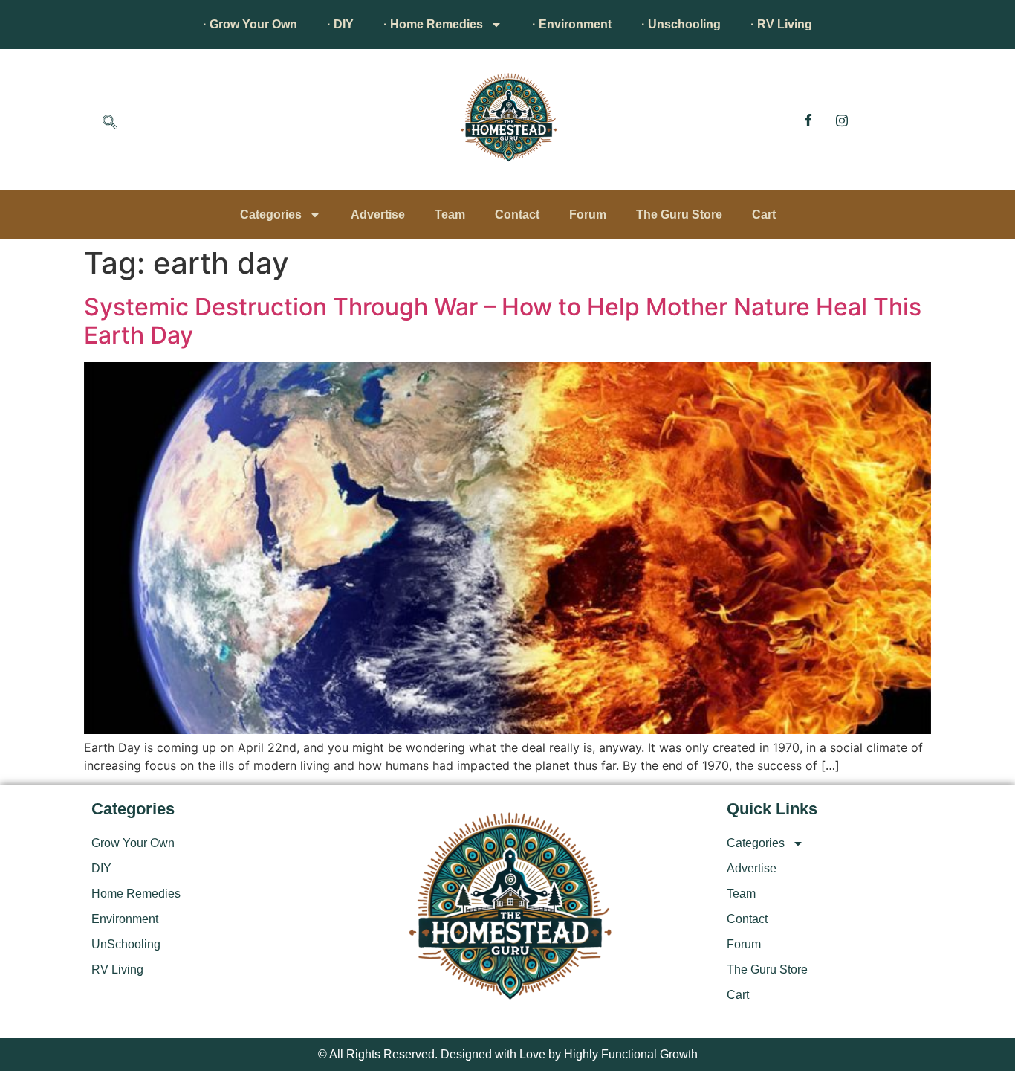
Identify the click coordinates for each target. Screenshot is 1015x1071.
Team (450, 214)
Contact (517, 214)
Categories (271, 214)
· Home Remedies (433, 24)
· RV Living (781, 24)
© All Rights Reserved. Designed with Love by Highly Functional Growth (508, 1054)
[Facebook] (808, 120)
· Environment (572, 24)
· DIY (340, 24)
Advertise (378, 214)
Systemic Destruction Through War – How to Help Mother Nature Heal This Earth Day (502, 321)
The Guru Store (679, 214)
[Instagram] (842, 120)
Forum (587, 214)
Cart (764, 214)
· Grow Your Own (250, 24)
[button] (110, 123)
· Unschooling (681, 24)
